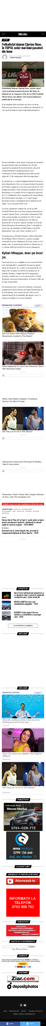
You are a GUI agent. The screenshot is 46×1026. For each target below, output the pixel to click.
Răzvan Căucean (16, 57)
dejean (29, 511)
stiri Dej (6, 513)
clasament (7, 511)
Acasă (5, 1011)
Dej (15, 511)
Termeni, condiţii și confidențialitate (24, 1014)
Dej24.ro (21, 511)
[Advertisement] (23, 15)
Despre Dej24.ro (14, 1011)
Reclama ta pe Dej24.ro (36, 1011)
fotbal (36, 511)
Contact (23, 1011)
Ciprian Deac (28, 509)
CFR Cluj (17, 509)
